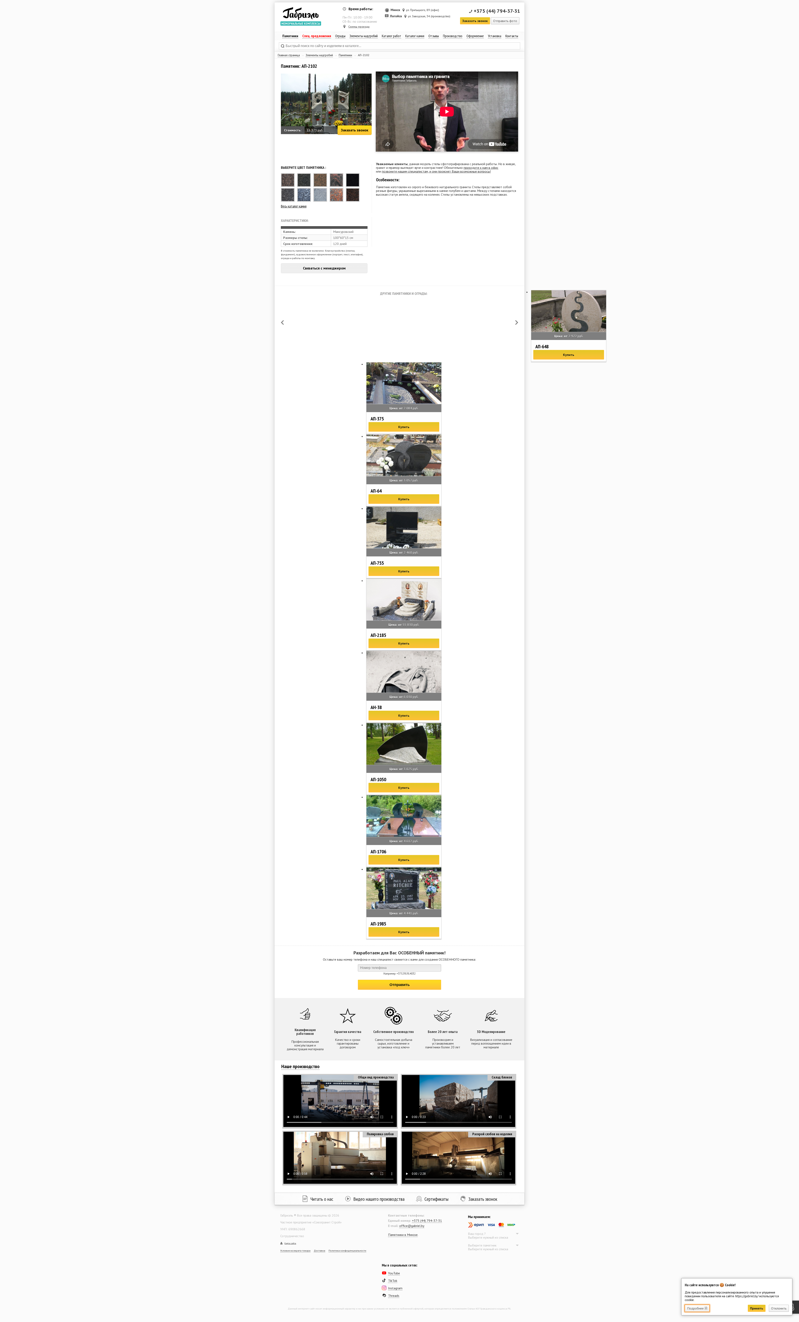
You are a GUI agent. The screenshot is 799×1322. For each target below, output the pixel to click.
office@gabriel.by (411, 1226)
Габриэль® (301, 13)
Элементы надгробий (319, 55)
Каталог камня (414, 35)
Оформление (475, 35)
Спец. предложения (316, 35)
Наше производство (300, 1066)
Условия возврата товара (295, 1250)
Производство (452, 35)
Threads (393, 1296)
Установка (494, 35)
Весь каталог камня (293, 206)
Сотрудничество (292, 1236)
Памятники (345, 55)
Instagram (395, 1288)
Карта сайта (290, 1243)
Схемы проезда (359, 26)
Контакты (511, 35)
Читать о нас (321, 1199)
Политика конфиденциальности (347, 1250)
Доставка (319, 1250)
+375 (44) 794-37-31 (497, 11)
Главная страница (289, 55)
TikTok (392, 1281)
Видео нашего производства (378, 1199)
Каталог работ (391, 35)
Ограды (340, 35)
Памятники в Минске (403, 1235)
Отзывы (433, 35)
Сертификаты (436, 1199)
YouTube (394, 1273)
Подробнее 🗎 (697, 1308)
